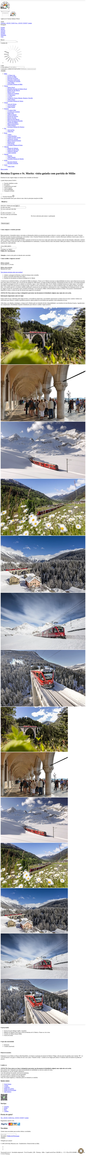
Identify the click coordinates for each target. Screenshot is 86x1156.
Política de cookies (9, 1088)
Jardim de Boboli (11, 114)
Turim (5, 165)
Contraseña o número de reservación (10, 69)
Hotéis (5, 1108)
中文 (2, 36)
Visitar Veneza (11, 99)
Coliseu (9, 134)
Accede (3, 70)
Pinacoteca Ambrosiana (13, 80)
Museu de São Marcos (13, 119)
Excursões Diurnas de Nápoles (15, 159)
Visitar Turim (10, 166)
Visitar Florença (11, 125)
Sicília (5, 160)
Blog (5, 1109)
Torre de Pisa (10, 130)
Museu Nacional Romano (14, 140)
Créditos (6, 1111)
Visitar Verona (11, 107)
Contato (30, 23)
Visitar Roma (10, 143)
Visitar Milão (10, 83)
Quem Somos (7, 1084)
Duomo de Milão (11, 76)
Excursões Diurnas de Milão (14, 84)
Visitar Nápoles (11, 157)
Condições (7, 1087)
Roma (5, 133)
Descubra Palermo (12, 162)
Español (3, 33)
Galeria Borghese (12, 136)
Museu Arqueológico (13, 124)
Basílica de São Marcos (13, 90)
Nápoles (6, 154)
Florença (6, 108)
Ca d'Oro (9, 96)
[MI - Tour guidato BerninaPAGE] (8, 16)
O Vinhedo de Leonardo (13, 81)
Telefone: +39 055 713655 (8, 23)
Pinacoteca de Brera (12, 78)
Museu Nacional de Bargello (15, 121)
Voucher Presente (7, 196)
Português (3, 35)
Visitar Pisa (10, 131)
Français (3, 30)
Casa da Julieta (11, 105)
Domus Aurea (11, 142)
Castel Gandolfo (11, 152)
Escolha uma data (5, 207)
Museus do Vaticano (12, 148)
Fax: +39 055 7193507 (21, 23)
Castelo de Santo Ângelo (14, 137)
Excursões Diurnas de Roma (15, 145)
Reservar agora (5, 223)
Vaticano (6, 146)
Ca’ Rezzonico (11, 95)
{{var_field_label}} (6, 246)
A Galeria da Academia (13, 111)
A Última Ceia (11, 75)
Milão (5, 73)
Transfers (6, 1106)
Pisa (5, 128)
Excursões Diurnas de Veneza (15, 101)
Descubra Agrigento (12, 163)
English (3, 27)
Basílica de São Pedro (13, 149)
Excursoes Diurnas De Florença (15, 127)
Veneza (6, 86)
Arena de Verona (11, 104)
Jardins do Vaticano (12, 151)
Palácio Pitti (10, 113)
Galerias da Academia (13, 93)
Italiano (3, 29)
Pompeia (9, 156)
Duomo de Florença (12, 116)
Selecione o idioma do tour (8, 205)
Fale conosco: (7, 1091)
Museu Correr (11, 92)
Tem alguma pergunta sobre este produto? (12, 272)
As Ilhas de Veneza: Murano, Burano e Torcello (20, 98)
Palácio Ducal (11, 87)
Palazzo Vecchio (11, 118)
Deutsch (3, 32)
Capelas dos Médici (12, 122)
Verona (6, 102)
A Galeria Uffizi (11, 110)
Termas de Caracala (12, 139)
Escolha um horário (6, 213)
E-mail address (4, 67)
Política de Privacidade (10, 1090)
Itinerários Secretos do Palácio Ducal (17, 89)
